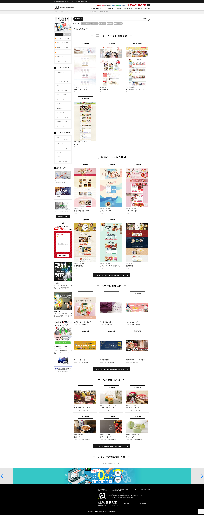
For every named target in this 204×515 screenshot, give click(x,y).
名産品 (76, 144)
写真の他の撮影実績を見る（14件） (111, 446)
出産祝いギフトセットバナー (83, 322)
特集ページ (95, 23)
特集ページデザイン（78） (62, 47)
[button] (2, 476)
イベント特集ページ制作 (62, 90)
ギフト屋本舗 (104, 360)
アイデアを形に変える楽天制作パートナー (68, 7)
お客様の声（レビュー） (62, 148)
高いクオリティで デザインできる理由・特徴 (62, 138)
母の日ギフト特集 (131, 211)
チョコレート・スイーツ (82, 407)
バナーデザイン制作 (61, 99)
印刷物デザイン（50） (61, 61)
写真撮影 (111, 23)
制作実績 (119, 8)
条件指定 (79, 18)
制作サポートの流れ (61, 143)
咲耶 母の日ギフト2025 (81, 211)
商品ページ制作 (60, 85)
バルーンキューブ (131, 322)
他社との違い (59, 152)
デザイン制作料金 (108, 8)
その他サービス (128, 8)
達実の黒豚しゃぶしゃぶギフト (136, 360)
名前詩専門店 (104, 89)
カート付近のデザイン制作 (62, 117)
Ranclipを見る (62, 255)
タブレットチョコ (105, 437)
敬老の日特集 (78, 266)
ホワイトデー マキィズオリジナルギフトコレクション (117, 266)
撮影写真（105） (60, 56)
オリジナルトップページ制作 (63, 81)
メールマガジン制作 (61, 112)
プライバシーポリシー (126, 503)
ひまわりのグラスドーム (108, 407)
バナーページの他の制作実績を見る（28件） (111, 369)
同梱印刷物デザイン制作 (62, 121)
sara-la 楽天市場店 (80, 89)
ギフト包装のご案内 (106, 322)
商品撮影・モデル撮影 (61, 94)
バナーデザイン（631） (62, 52)
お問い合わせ (138, 8)
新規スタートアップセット (62, 77)
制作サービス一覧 (60, 126)
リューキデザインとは (96, 8)
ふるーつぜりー (131, 437)
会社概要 (147, 8)
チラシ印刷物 (119, 23)
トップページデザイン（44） (63, 38)
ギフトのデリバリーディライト (136, 89)
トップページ (86, 23)
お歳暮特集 (129, 266)
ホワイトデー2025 (105, 211)
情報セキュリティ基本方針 (141, 503)
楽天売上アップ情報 (62, 217)
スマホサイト (67, 34)
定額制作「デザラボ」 (61, 72)
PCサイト (59, 34)
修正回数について (60, 157)
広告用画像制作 (60, 108)
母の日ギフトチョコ (132, 407)
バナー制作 (103, 23)
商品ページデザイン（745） (63, 42)
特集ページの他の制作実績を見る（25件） (111, 275)
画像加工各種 (59, 103)
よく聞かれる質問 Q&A (62, 161)
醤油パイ (77, 437)
